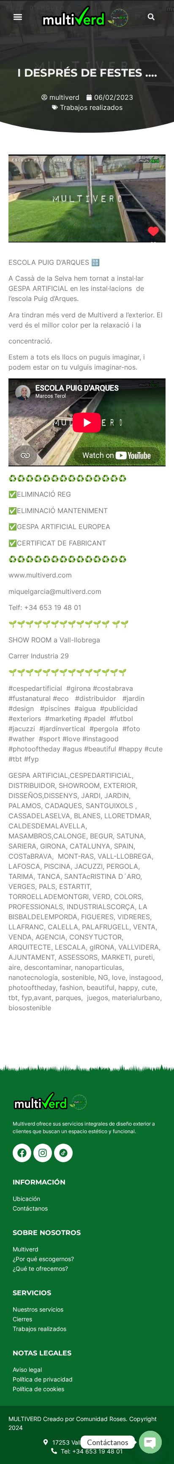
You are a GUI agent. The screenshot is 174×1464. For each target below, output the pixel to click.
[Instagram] (42, 1153)
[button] (18, 17)
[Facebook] (22, 1153)
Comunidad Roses (101, 1418)
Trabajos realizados (91, 107)
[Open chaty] (150, 1442)
